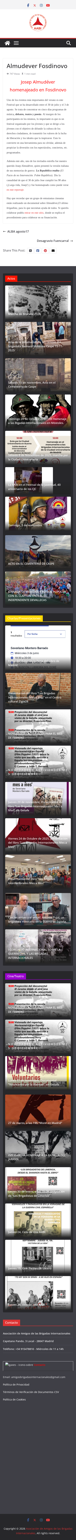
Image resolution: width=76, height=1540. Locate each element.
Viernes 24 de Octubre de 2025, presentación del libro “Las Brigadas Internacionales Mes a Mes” (38, 843)
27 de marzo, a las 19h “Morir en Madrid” (35, 1123)
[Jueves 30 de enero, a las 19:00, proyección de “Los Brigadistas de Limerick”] (38, 1184)
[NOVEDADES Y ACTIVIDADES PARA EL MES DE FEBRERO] (38, 726)
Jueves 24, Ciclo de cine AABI (26, 1232)
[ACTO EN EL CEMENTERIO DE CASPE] (38, 552)
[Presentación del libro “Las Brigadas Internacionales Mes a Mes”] (38, 872)
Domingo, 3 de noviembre (25, 525)
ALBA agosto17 (18, 231)
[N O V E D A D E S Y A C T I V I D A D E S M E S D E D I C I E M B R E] (38, 763)
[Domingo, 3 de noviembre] (38, 514)
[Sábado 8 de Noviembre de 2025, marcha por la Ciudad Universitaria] (38, 448)
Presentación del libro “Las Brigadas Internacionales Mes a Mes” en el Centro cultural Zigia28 (34, 697)
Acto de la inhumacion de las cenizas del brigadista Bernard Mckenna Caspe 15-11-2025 (35, 346)
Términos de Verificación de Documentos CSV (31, 1392)
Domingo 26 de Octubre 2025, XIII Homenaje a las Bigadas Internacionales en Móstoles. (37, 421)
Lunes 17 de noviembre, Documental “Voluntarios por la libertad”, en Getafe (33, 1082)
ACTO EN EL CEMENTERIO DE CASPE (31, 563)
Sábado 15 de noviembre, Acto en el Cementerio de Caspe (32, 385)
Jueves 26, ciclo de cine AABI (26, 1304)
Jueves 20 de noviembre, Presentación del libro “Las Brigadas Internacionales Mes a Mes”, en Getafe (35, 806)
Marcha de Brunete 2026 (24, 314)
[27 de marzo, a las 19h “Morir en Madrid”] (38, 1112)
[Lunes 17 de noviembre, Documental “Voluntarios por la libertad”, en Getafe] (38, 1073)
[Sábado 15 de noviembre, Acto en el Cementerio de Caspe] (38, 375)
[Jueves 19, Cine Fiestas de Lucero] (38, 1257)
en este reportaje (15, 189)
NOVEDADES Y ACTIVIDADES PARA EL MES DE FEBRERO (35, 736)
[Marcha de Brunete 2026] (38, 302)
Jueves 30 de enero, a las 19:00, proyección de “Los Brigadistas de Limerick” (36, 1193)
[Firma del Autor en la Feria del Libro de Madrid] (38, 648)
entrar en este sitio (34, 212)
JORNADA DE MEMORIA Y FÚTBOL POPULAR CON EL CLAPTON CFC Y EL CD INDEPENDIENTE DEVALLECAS (37, 596)
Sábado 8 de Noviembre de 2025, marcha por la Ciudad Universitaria (38, 457)
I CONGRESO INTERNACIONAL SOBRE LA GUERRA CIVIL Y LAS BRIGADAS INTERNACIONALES (34, 954)
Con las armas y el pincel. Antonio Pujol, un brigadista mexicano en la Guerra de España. (37, 919)
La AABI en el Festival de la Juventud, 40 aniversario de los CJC (34, 487)
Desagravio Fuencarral (53, 241)
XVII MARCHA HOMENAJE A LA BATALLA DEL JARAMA (36, 1157)
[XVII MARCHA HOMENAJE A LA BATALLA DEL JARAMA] (38, 1148)
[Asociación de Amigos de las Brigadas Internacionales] (7, 43)
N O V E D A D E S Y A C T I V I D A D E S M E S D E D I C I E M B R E (37, 772)
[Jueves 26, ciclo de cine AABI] (38, 1293)
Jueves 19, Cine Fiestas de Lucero (29, 1268)
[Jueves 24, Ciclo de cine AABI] (38, 1220)
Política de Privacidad (16, 1384)
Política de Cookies (14, 1399)
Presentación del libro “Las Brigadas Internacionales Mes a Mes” (31, 881)
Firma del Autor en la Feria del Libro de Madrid (33, 663)
